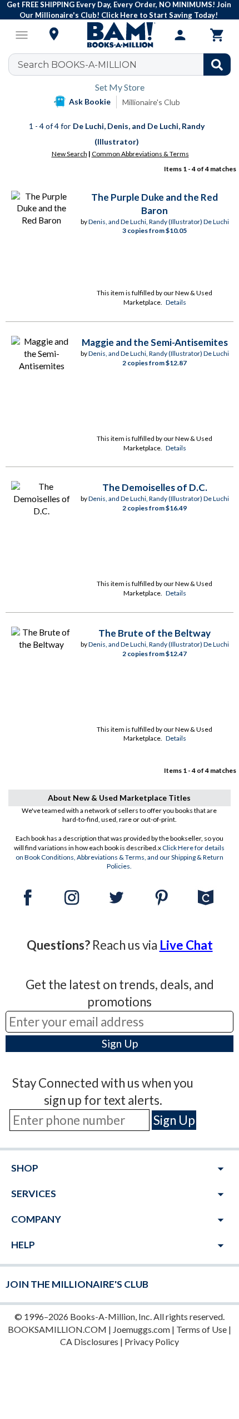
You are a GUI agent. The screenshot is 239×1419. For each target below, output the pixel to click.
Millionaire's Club (151, 102)
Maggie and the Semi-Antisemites (155, 342)
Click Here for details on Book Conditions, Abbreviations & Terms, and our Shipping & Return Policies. (120, 857)
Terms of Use (201, 1329)
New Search (69, 154)
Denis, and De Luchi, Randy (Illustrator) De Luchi (158, 221)
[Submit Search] (217, 64)
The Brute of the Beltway (154, 633)
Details (176, 302)
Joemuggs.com (141, 1329)
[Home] (119, 35)
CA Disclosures (89, 1341)
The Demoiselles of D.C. (154, 487)
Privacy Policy (152, 1341)
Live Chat (186, 944)
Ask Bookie (90, 101)
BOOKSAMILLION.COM (57, 1329)
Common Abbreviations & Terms (140, 154)
